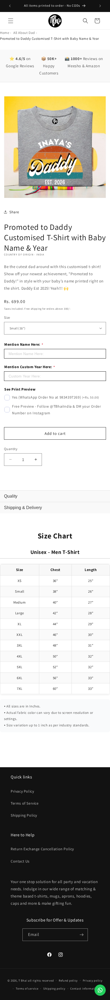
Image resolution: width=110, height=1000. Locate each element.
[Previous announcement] (10, 6)
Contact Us (20, 861)
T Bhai (22, 980)
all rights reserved (41, 980)
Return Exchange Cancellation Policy (42, 849)
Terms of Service (25, 803)
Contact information (84, 988)
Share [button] (14, 212)
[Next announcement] (100, 6)
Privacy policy (93, 980)
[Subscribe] (82, 934)
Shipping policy (54, 988)
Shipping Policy (24, 815)
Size (7, 317)
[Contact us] (100, 990)
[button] (11, 21)
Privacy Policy (22, 791)
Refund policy (68, 980)
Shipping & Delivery (23, 507)
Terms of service (27, 988)
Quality (10, 496)
